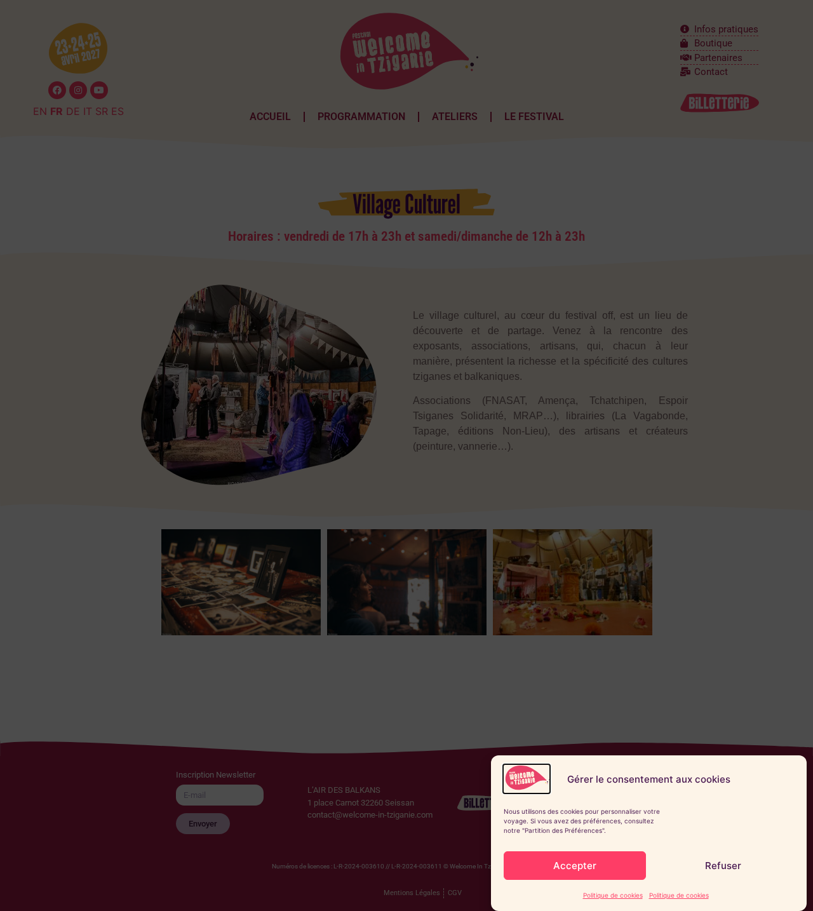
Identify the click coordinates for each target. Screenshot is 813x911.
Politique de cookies (613, 895)
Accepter (574, 866)
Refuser (723, 866)
